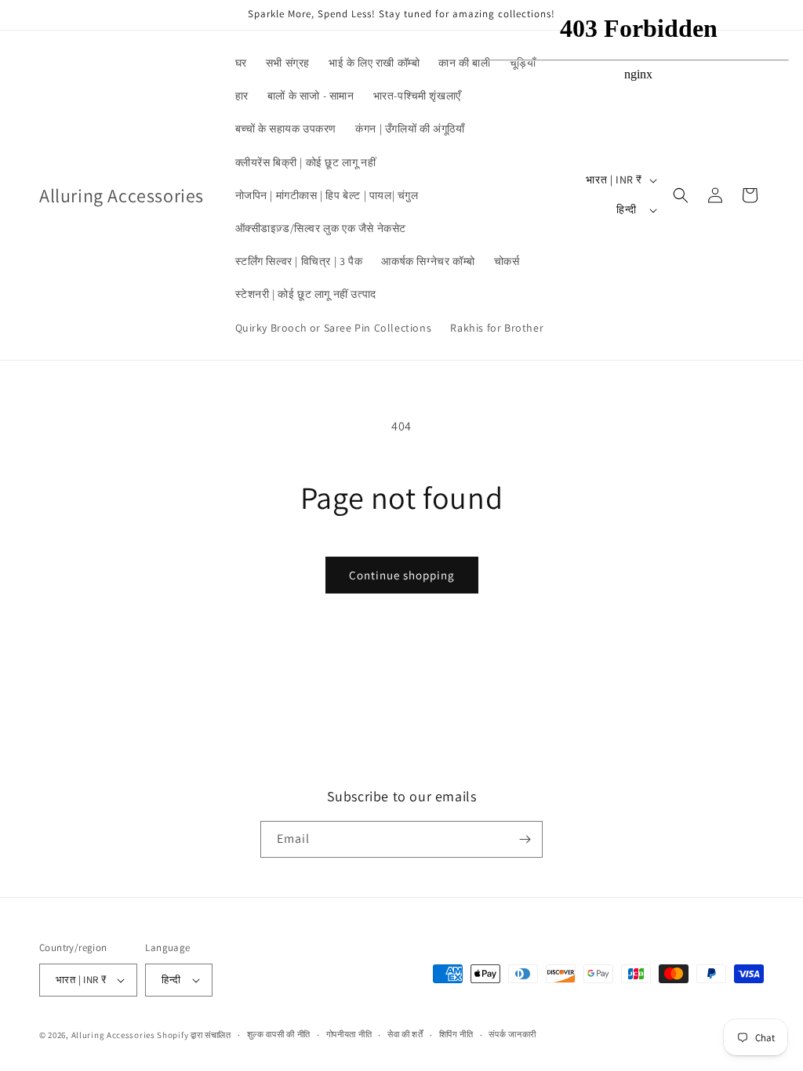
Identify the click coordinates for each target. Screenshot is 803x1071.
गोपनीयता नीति (349, 1034)
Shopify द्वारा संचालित (194, 1034)
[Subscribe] (524, 839)
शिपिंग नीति (456, 1034)
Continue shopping (402, 575)
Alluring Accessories (113, 1034)
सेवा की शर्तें (405, 1034)
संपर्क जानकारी (512, 1034)
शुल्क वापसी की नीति (279, 1034)
